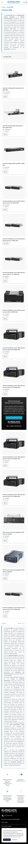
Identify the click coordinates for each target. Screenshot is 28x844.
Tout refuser (14, 839)
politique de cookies (16, 836)
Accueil (3, 7)
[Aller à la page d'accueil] (14, 2)
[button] (14, 56)
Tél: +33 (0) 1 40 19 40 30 (14, 426)
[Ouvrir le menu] (2, 2)
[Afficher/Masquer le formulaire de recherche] (24, 2)
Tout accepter (7, 839)
